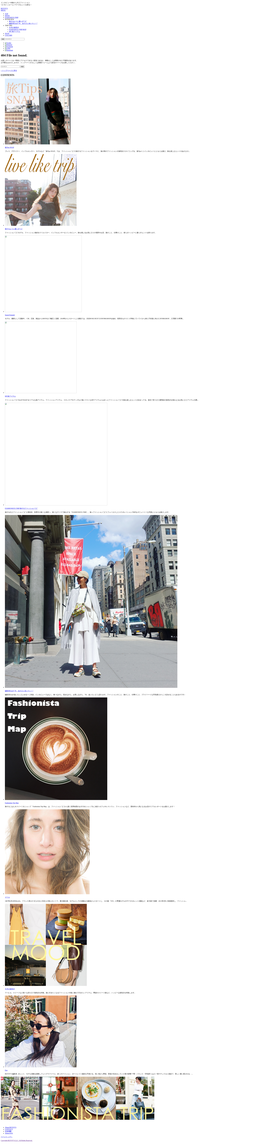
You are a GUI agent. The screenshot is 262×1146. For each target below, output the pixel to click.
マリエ (7, 897)
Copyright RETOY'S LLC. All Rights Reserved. (16, 1140)
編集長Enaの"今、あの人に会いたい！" (19, 691)
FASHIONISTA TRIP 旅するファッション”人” (21, 508)
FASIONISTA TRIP (11, 17)
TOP (6, 14)
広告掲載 (8, 1131)
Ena (6, 1070)
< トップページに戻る (9, 70)
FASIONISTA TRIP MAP (17, 29)
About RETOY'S (10, 1127)
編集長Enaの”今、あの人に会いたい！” (23, 23)
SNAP (7, 33)
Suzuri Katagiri (10, 315)
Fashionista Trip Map (12, 803)
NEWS (7, 16)
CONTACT (9, 1129)
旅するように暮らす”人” (18, 21)
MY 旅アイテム (14, 31)
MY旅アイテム (10, 396)
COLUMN (8, 35)
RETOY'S (4, 8)
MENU (3, 10)
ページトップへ (6, 1137)
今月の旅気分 (14, 27)
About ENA (9, 1133)
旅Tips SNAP (9, 147)
